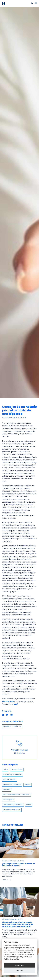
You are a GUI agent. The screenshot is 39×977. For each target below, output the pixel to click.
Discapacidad (17, 769)
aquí (15, 704)
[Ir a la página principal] (11, 3)
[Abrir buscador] (32, 3)
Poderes (6, 790)
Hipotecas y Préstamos (12, 726)
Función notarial (9, 779)
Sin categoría (8, 800)
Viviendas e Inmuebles (11, 810)
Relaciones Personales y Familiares (16, 795)
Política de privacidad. (12, 959)
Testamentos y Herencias (12, 805)
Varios (28, 805)
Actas (5, 769)
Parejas (27, 785)
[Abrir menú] (36, 3)
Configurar (19, 971)
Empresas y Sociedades (12, 774)
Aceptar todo (19, 965)
